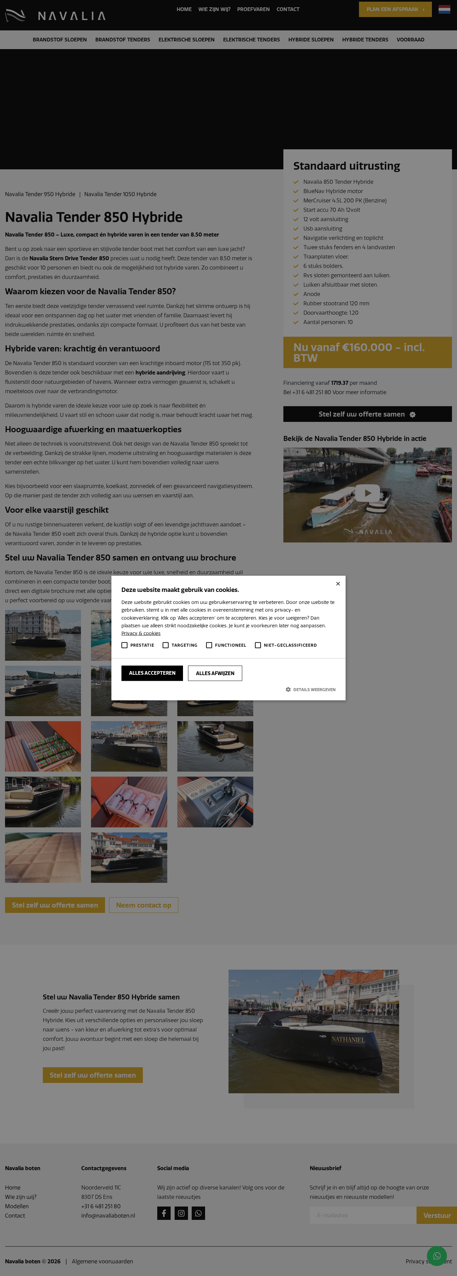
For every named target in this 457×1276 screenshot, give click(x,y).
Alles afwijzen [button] (215, 673)
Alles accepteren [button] (152, 673)
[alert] (228, 638)
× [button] (338, 583)
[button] (228, 689)
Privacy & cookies (141, 633)
